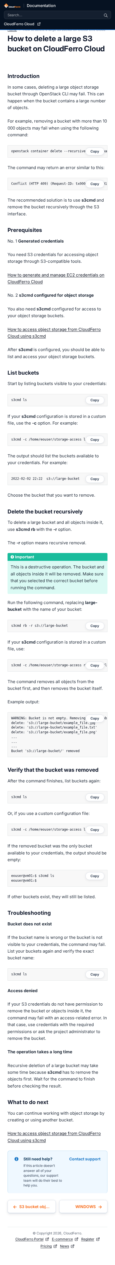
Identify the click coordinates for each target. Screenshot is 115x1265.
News (64, 1246)
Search (106, 15)
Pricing (46, 1246)
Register (87, 1239)
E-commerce (62, 1239)
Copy (94, 151)
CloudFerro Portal (29, 1239)
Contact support (84, 1158)
